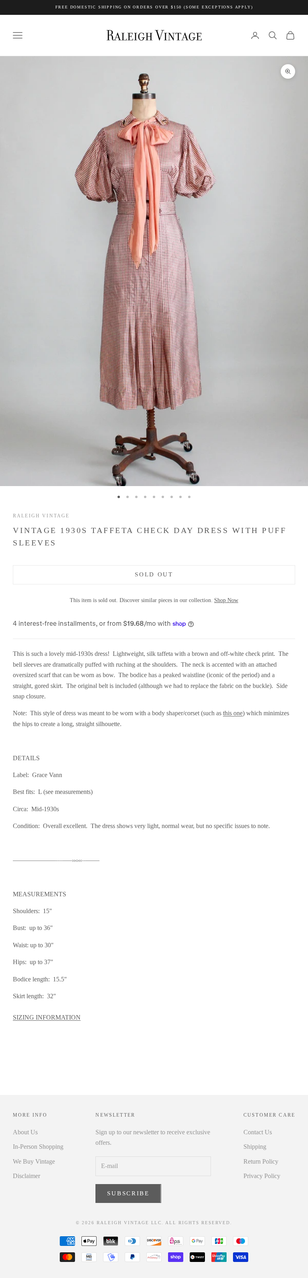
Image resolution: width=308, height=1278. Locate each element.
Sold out (154, 574)
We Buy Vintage (34, 1161)
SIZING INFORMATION (47, 1017)
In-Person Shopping (38, 1146)
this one (233, 713)
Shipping (254, 1146)
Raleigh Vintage (41, 516)
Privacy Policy (261, 1175)
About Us (25, 1132)
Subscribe (128, 1193)
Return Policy (260, 1161)
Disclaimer (26, 1175)
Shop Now (226, 600)
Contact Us (257, 1132)
